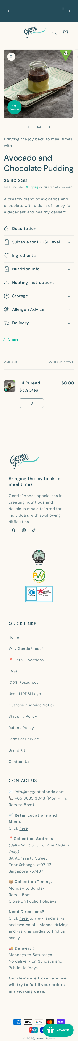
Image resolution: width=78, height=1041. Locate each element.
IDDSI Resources (24, 682)
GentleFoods (45, 1038)
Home (14, 637)
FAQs (13, 671)
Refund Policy (21, 727)
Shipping (32, 187)
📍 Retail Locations (26, 659)
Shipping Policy (23, 716)
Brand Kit (17, 750)
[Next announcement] (69, 11)
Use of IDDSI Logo (25, 693)
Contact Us (19, 761)
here (23, 828)
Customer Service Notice (32, 705)
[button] (10, 32)
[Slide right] (49, 127)
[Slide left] (28, 127)
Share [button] (13, 339)
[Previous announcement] (8, 11)
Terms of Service (24, 739)
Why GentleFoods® (26, 648)
